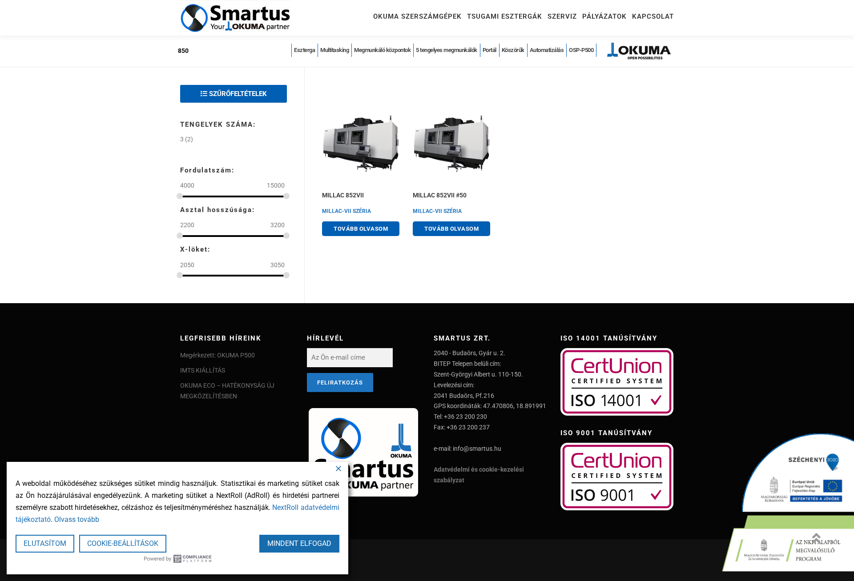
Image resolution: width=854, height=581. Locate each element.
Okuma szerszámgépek (417, 16)
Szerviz (562, 16)
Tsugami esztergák (504, 16)
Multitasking (334, 50)
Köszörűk (513, 50)
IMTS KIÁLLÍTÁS (202, 370)
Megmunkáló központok (382, 50)
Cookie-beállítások (122, 543)
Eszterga (304, 50)
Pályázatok (604, 16)
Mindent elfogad (299, 543)
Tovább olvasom (361, 228)
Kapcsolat (653, 16)
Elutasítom (45, 543)
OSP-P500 (581, 50)
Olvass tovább (76, 519)
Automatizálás (547, 50)
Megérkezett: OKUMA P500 (217, 355)
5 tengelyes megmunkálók (446, 50)
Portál (489, 50)
